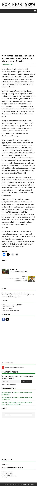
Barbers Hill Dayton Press (9, 476)
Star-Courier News (7, 472)
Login (32, 484)
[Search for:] (18, 414)
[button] (35, 11)
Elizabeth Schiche (6, 392)
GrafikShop (5, 478)
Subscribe (26, 381)
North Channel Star (7, 474)
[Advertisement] (18, 33)
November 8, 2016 (8, 64)
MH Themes (27, 484)
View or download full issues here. (14, 367)
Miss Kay (4, 402)
